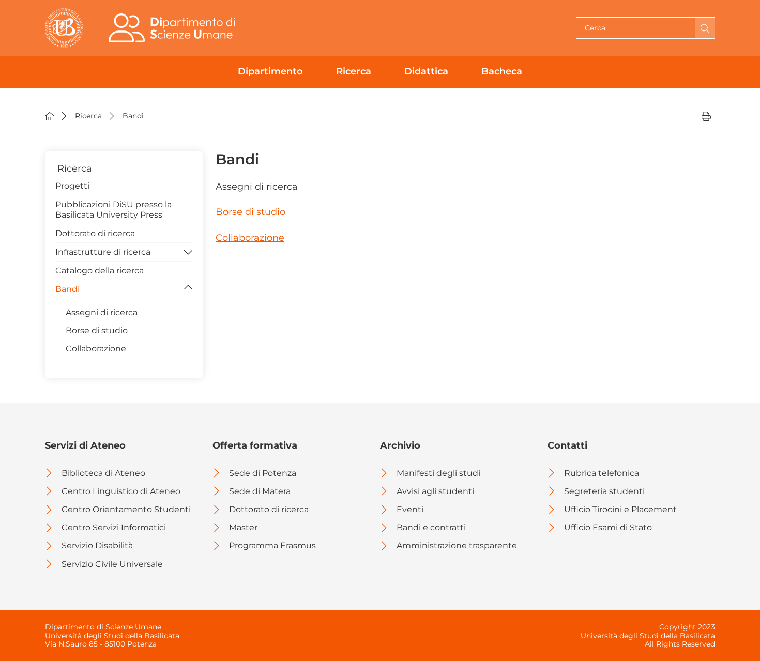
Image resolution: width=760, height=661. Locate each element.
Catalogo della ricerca (99, 270)
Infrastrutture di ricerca (102, 252)
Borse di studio (250, 212)
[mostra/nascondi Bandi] (188, 288)
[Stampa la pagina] (706, 115)
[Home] (49, 115)
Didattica (426, 71)
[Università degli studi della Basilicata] (64, 28)
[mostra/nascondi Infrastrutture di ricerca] (188, 251)
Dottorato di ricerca (95, 233)
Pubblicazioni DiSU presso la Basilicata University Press (113, 209)
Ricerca (353, 71)
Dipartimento (270, 71)
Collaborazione (250, 237)
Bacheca (501, 71)
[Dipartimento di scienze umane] (174, 28)
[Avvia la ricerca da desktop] (705, 28)
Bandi (67, 289)
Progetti (72, 186)
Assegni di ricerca (102, 312)
